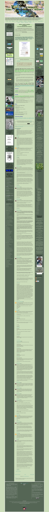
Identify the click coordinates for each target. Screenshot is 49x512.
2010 (37, 186)
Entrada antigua (32, 474)
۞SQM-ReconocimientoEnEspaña (9, 258)
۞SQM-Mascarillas (8, 256)
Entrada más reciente (17, 474)
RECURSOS (19, 22)
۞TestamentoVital (8, 260)
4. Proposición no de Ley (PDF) (9, 89)
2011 (37, 185)
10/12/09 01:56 (18, 282)
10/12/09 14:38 (18, 300)
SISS (17, 439)
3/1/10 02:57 (18, 392)
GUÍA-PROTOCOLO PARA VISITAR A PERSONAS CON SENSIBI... (39, 200)
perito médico (37, 28)
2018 (37, 179)
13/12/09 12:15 (18, 316)
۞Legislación (7, 235)
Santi (17, 157)
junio (37, 206)
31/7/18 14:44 (18, 438)
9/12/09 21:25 (18, 198)
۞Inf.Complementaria (8, 233)
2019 (37, 178)
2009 (37, 187)
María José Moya (18, 166)
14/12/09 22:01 (18, 327)
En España (7, 183)
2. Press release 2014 (8, 88)
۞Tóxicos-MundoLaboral (8, 264)
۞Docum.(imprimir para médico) (9, 225)
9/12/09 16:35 (18, 165)
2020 (37, 177)
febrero (37, 210)
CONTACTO (30, 22)
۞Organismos (7, 243)
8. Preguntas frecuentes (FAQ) (9, 91)
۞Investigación (7, 234)
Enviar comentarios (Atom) (26, 476)
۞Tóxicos (7, 262)
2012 (37, 184)
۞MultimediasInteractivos (8, 238)
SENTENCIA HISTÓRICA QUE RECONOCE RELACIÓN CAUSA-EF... (39, 195)
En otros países (7, 184)
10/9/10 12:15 (18, 420)
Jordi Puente (38, 245)
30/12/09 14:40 (18, 347)
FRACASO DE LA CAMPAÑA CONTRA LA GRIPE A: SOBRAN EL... (39, 192)
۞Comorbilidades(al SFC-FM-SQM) (9, 218)
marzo (37, 209)
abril (37, 208)
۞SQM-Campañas (8, 255)
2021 (37, 176)
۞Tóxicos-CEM (7, 263)
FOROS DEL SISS (26, 22)
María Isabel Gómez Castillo (20, 301)
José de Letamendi (40, 232)
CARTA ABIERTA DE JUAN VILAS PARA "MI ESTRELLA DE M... (39, 190)
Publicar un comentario (18, 471)
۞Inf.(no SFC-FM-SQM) (8, 232)
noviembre (38, 202)
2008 (37, 212)
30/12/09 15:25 (18, 356)
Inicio (25, 474)
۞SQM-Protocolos (21, 126)
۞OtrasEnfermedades (8, 244)
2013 (37, 183)
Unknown (18, 433)
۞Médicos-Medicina (8, 236)
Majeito (17, 310)
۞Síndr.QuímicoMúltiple (8, 254)
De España (7, 187)
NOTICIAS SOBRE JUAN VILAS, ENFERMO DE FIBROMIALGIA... (39, 198)
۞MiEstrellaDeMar (17, 126)
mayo (37, 207)
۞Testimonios (7, 261)
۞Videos (7, 265)
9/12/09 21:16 (18, 185)
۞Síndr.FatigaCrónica (8, 253)
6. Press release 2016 (8, 90)
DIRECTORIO (22, 22)
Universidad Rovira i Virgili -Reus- (40, 29)
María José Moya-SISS (38, 277)
